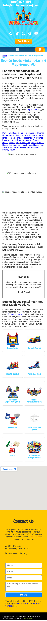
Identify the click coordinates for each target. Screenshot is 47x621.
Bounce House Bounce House (26, 145)
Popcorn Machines (28, 133)
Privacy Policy (21, 603)
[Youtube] (36, 33)
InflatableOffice (27, 618)
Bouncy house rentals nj (24, 138)
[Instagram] (23, 33)
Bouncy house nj (24, 140)
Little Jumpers (21, 135)
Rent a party (14, 142)
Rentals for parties (28, 142)
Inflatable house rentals (20, 147)
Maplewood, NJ (33, 110)
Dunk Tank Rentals (10, 133)
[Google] (30, 33)
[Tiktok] (17, 33)
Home (5, 55)
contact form (34, 537)
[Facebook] (11, 33)
